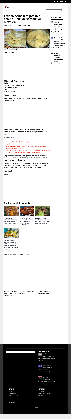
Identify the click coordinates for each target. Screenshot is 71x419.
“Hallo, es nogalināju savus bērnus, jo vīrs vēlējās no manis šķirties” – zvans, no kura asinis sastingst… (14, 293)
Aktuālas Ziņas (13, 396)
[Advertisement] (27, 67)
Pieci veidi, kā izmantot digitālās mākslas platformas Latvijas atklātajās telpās (59, 41)
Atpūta (11, 400)
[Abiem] (6, 11)
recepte (22, 254)
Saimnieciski (12, 254)
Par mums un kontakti (44, 393)
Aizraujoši (12, 398)
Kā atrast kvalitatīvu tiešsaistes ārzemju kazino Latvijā (58, 57)
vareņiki (27, 254)
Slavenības (12, 402)
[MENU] (65, 11)
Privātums (41, 396)
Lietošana (41, 391)
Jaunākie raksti (13, 391)
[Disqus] (27, 322)
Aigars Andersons (24, 25)
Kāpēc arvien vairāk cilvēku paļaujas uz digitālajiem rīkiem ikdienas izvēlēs (59, 26)
